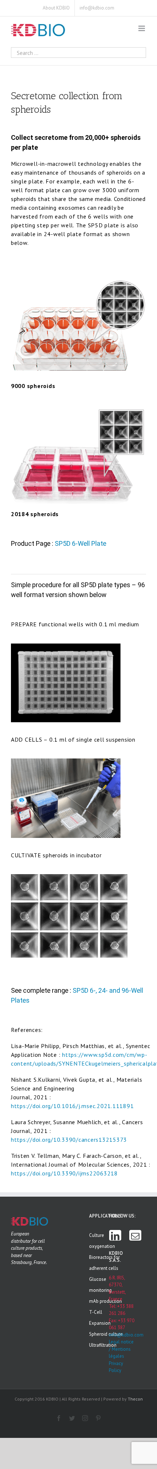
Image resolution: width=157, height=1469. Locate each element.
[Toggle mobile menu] (142, 28)
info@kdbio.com (122, 1335)
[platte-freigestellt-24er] (78, 279)
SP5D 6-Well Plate (80, 543)
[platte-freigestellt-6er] (78, 407)
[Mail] (135, 1235)
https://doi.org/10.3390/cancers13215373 (69, 1139)
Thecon (135, 1399)
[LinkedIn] (115, 1235)
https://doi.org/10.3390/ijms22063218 (64, 1173)
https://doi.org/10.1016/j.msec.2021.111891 (72, 1106)
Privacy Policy (116, 1367)
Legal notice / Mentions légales (121, 1349)
